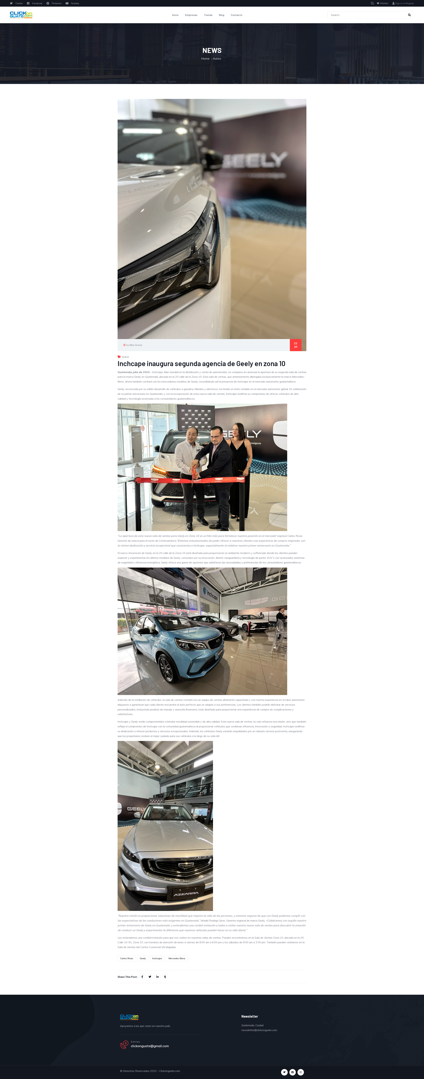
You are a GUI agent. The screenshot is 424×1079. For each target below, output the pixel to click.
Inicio (175, 14)
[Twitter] (284, 1072)
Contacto (236, 14)
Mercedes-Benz (177, 958)
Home (205, 58)
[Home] (21, 15)
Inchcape (157, 958)
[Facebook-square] (292, 1072)
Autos (217, 58)
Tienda (208, 14)
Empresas (191, 14)
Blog (221, 14)
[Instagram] (300, 1072)
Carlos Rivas (126, 958)
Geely (143, 958)
